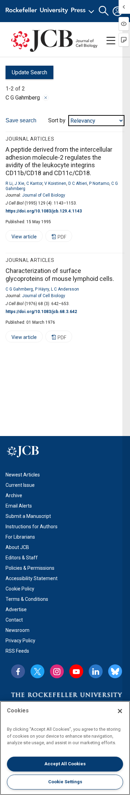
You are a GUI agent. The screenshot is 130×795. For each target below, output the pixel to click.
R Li (9, 183)
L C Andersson (65, 289)
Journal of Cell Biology (43, 195)
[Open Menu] (51, 11)
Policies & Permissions (30, 568)
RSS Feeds (17, 651)
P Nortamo (99, 183)
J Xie (19, 183)
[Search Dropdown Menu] (104, 11)
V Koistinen (55, 183)
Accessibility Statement (32, 578)
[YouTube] (76, 671)
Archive (14, 495)
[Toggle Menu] (111, 41)
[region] (65, 748)
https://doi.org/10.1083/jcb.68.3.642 (41, 311)
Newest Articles (23, 474)
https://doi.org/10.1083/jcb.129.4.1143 (44, 211)
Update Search (26, 74)
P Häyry (42, 289)
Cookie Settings (65, 781)
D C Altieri (77, 183)
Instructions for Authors (32, 526)
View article (21, 238)
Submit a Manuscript (28, 516)
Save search (21, 120)
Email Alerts (19, 506)
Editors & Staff (22, 557)
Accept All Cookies (65, 763)
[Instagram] (57, 671)
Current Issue (20, 485)
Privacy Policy (20, 640)
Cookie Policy (20, 588)
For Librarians (20, 537)
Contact (14, 620)
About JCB (17, 547)
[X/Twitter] (37, 671)
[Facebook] (18, 671)
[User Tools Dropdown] (117, 11)
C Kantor (34, 183)
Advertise (16, 609)
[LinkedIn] (96, 671)
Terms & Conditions (27, 599)
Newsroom (17, 630)
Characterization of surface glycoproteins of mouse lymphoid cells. (60, 274)
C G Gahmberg (19, 289)
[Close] (46, 98)
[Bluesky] (115, 671)
